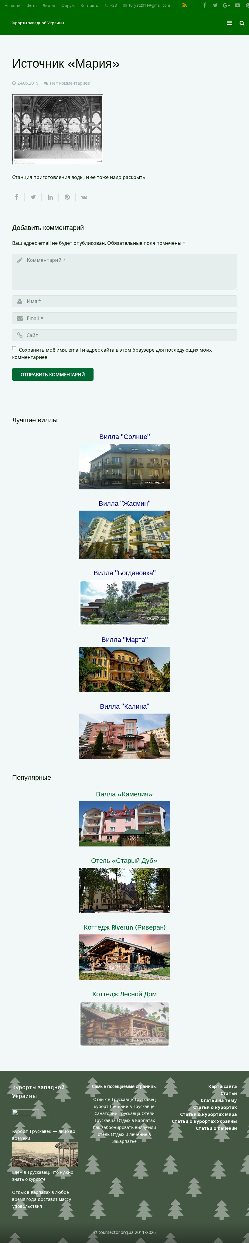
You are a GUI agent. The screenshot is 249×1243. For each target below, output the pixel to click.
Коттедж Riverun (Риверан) (124, 927)
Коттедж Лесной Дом (124, 994)
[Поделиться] (18, 197)
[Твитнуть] (33, 197)
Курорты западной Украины (37, 22)
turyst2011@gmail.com (149, 5)
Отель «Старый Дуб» (124, 860)
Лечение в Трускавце (132, 1106)
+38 (113, 5)
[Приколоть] (67, 197)
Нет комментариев (70, 83)
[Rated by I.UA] (25, 1113)
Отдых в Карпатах (136, 1120)
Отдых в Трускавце (113, 1099)
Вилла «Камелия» (124, 794)
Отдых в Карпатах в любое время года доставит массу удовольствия (41, 1199)
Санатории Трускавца (118, 1113)
